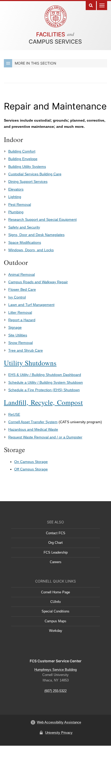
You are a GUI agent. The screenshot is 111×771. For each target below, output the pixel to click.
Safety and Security (24, 227)
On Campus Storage (31, 462)
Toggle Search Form (91, 5)
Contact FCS (55, 533)
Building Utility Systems (27, 166)
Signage (15, 327)
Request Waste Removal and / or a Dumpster (45, 437)
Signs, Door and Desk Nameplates (36, 235)
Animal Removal (21, 274)
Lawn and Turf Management (31, 305)
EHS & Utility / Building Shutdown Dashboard (44, 375)
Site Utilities (17, 335)
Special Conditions (55, 611)
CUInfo (55, 602)
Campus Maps (55, 621)
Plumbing (15, 212)
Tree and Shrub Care (25, 350)
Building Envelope (22, 159)
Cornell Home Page (55, 592)
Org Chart (55, 543)
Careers (55, 562)
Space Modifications (24, 242)
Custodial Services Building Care (34, 174)
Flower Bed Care (22, 289)
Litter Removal (20, 312)
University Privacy (59, 733)
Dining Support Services (27, 181)
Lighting (14, 197)
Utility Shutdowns (30, 362)
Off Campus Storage (31, 469)
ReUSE (14, 414)
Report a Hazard (21, 320)
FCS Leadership (56, 552)
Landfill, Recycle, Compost (43, 402)
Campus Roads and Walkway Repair (38, 282)
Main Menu (102, 5)
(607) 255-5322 (55, 691)
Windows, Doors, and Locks (31, 250)
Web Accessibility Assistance (59, 722)
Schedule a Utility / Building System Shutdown (45, 382)
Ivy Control (17, 297)
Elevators (15, 189)
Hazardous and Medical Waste (33, 429)
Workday (55, 631)
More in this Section (35, 63)
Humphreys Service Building (55, 670)
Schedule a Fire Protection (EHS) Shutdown (44, 390)
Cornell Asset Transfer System (33, 422)
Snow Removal (20, 343)
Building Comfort (21, 151)
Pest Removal (19, 204)
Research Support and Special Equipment (42, 219)
